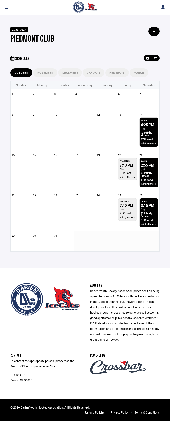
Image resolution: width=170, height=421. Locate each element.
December (70, 73)
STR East (125, 173)
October (21, 73)
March (139, 73)
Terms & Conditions (147, 412)
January (93, 73)
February (116, 73)
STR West (147, 139)
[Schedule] (156, 58)
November (45, 73)
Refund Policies (95, 412)
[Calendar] (147, 58)
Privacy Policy (120, 412)
